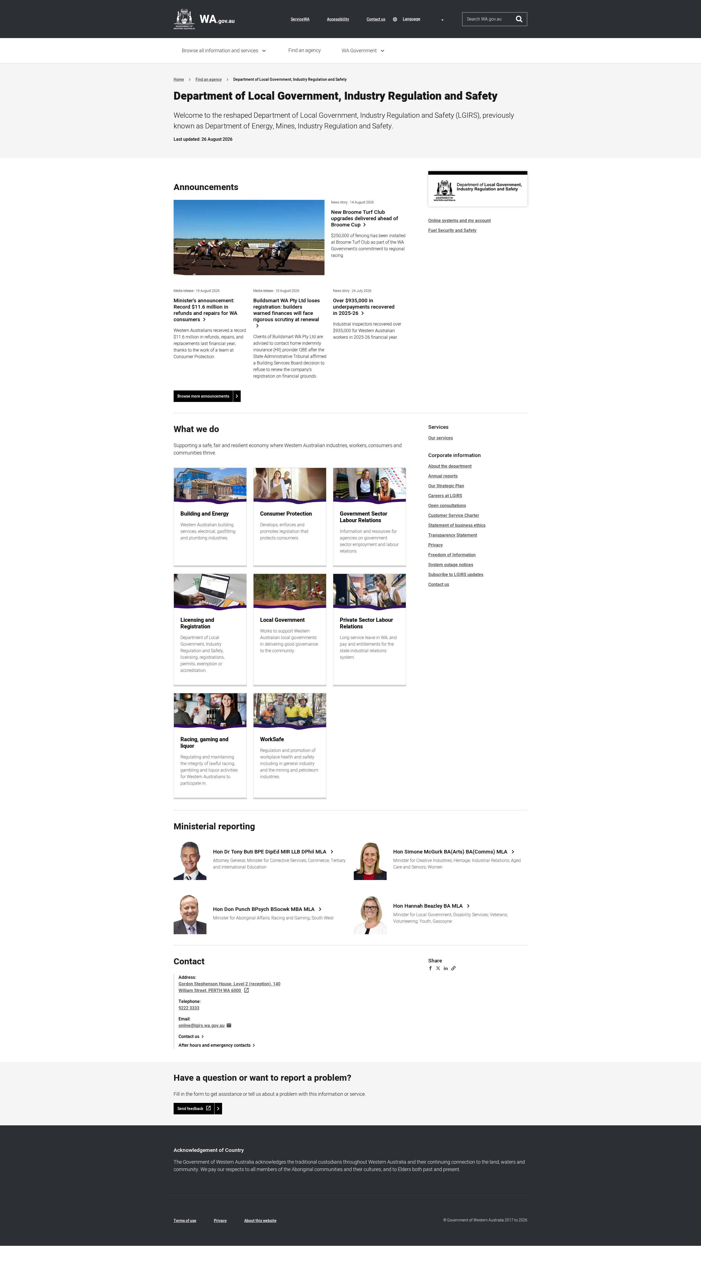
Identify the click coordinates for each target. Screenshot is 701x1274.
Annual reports (443, 476)
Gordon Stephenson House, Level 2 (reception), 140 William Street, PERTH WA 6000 (229, 987)
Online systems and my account (459, 220)
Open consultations (447, 505)
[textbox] (424, 19)
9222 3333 (189, 1008)
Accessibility (338, 19)
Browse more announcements (203, 396)
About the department (450, 466)
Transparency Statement (452, 535)
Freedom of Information (452, 555)
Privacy (435, 545)
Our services (440, 438)
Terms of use (185, 1221)
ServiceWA (300, 19)
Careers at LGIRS (445, 496)
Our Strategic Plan (446, 486)
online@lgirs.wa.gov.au (202, 1025)
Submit (519, 19)
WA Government (359, 50)
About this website (260, 1221)
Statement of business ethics (456, 525)
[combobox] (424, 19)
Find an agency (304, 50)
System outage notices (450, 565)
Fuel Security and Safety (452, 230)
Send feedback (190, 1109)
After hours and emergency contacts (215, 1045)
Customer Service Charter (453, 515)
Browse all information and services (220, 50)
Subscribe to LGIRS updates (455, 574)
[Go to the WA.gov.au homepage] (204, 19)
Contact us (376, 19)
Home (179, 79)
